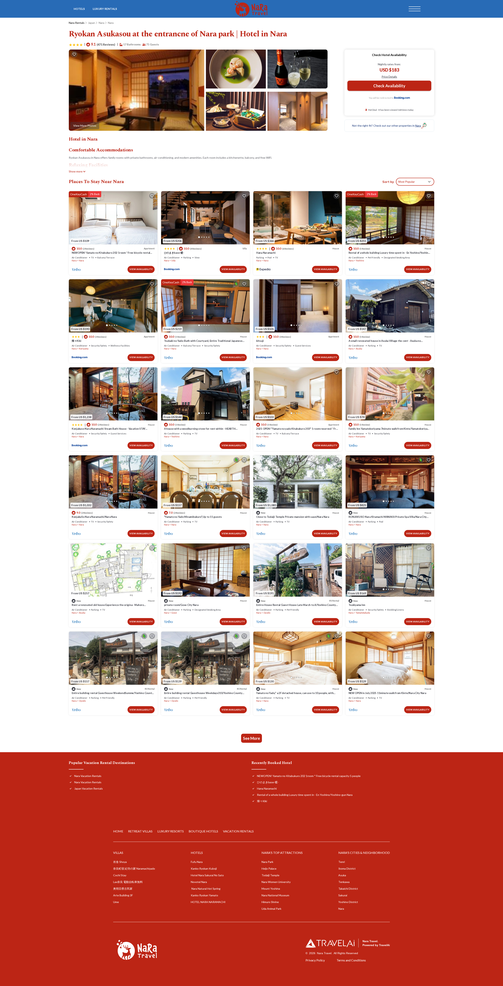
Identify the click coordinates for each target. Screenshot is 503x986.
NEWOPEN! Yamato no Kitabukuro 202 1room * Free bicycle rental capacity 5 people (309, 776)
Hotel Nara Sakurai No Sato (207, 875)
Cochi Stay (119, 875)
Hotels (79, 8)
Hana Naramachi (265, 252)
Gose (174, 612)
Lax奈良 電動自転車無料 (128, 882)
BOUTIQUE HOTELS (203, 831)
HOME (118, 831)
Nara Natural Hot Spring (205, 888)
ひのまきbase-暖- (174, 252)
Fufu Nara (197, 861)
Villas (118, 852)
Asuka (359, 348)
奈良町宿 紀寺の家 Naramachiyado (134, 868)
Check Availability (389, 85)
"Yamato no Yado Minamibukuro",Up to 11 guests (193, 516)
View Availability (141, 269)
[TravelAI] (330, 943)
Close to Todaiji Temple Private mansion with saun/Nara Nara (292, 516)
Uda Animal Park (271, 908)
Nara (101, 22)
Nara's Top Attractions (282, 852)
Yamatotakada (363, 612)
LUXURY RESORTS (170, 831)
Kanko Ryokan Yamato (204, 895)
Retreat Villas (140, 831)
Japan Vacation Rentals (88, 788)
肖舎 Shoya (120, 861)
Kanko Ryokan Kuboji (204, 868)
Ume (116, 902)
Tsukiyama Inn (357, 604)
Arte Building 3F (123, 895)
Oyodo (266, 612)
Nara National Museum (275, 895)
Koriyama (83, 348)
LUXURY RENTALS (105, 8)
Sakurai (342, 895)
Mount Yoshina (271, 888)
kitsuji (260, 340)
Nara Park (267, 861)
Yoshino (360, 260)
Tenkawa (344, 882)
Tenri (341, 861)
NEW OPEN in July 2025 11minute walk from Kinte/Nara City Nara (387, 693)
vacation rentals (238, 831)
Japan (91, 22)
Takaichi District (348, 888)
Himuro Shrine (270, 902)
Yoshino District (348, 902)
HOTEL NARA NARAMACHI (208, 902)
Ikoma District (347, 868)
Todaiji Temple (270, 875)
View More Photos (84, 125)
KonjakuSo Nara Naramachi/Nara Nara (94, 516)
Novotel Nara (199, 882)
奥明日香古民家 (122, 888)
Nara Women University (276, 882)
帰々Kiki (76, 340)
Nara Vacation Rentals (87, 776)
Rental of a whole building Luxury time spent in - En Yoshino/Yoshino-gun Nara (304, 794)
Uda (173, 260)
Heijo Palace (269, 868)
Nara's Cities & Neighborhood (364, 852)
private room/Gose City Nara (181, 604)
